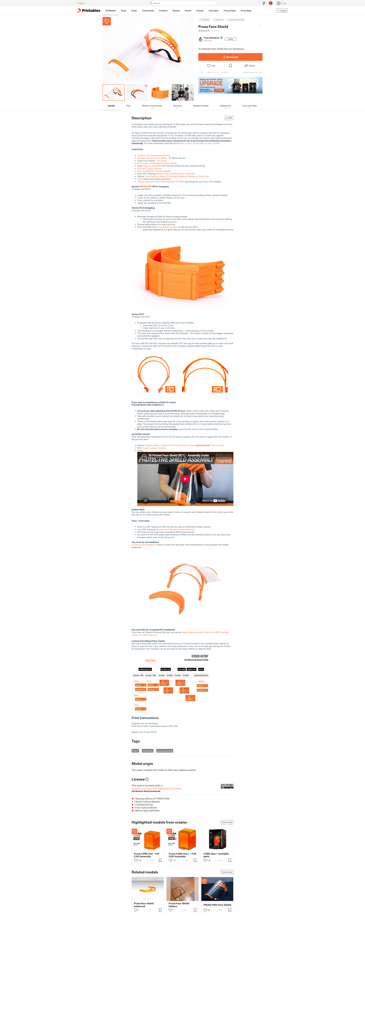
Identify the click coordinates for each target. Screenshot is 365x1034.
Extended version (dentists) (182, 173)
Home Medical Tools (236, 20)
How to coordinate (152, 165)
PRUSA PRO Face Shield (217, 904)
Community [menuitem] (148, 10)
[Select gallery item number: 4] (184, 899)
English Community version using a (185, 445)
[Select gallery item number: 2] (147, 849)
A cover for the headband (144, 544)
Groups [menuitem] (200, 10)
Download (232, 57)
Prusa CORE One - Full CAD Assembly (146, 855)
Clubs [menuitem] (134, 10)
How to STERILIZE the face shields (154, 171)
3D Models (205, 20)
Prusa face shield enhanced (144, 904)
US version (162, 160)
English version (152, 445)
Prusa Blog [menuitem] (246, 10)
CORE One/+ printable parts (216, 855)
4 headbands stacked (167, 227)
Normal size (162, 173)
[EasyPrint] (264, 3)
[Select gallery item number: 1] (145, 849)
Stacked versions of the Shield (152, 158)
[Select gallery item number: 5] (186, 899)
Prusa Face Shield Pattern (179, 904)
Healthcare (219, 20)
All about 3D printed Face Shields (153, 155)
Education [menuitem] (214, 10)
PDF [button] (230, 118)
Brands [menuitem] (176, 10)
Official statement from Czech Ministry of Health (161, 181)
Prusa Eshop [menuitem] (230, 10)
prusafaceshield (164, 751)
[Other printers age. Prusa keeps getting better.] (230, 85)
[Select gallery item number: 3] (150, 849)
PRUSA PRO (146, 186)
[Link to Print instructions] (161, 718)
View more (227, 822)
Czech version (217, 445)
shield (135, 751)
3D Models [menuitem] (110, 10)
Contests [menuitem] (163, 10)
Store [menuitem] (123, 10)
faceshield (148, 751)
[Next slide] (191, 92)
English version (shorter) (154, 448)
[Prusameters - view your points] (270, 3)
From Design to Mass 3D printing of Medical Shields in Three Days (177, 176)
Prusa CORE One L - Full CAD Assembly (182, 855)
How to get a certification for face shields (200, 143)
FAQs (140, 179)
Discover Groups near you (149, 168)
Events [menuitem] (188, 10)
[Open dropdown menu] (259, 26)
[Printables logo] (88, 10)
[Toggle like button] (135, 860)
